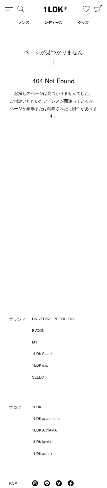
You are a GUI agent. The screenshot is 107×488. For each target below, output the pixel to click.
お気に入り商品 (86, 9)
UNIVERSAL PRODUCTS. (53, 318)
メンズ (23, 22)
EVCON (38, 330)
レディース (53, 22)
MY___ (38, 341)
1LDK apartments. (46, 418)
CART (98, 9)
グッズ (83, 22)
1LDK (55, 9)
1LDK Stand (42, 353)
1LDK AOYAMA (44, 429)
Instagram (35, 483)
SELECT (39, 376)
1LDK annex (42, 453)
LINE (47, 483)
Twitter (59, 483)
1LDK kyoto (41, 441)
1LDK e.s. (40, 365)
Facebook (71, 483)
